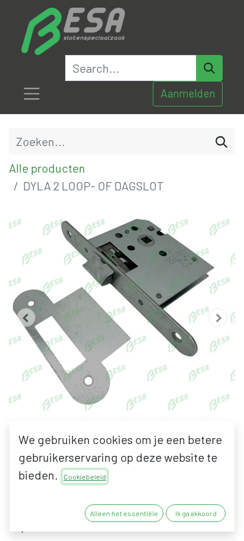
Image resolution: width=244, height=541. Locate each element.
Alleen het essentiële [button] (124, 513)
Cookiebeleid (84, 476)
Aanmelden (187, 93)
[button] (26, 317)
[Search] (209, 68)
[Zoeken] (221, 141)
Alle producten (47, 168)
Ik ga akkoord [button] (196, 513)
